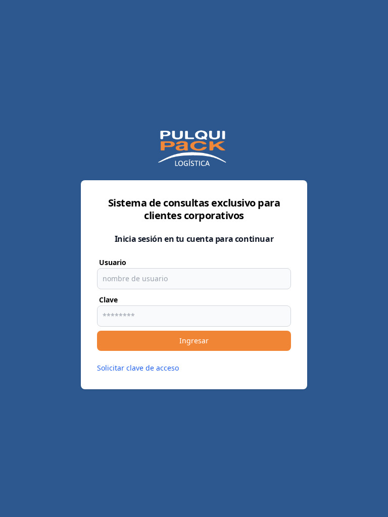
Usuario (112, 262)
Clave (108, 299)
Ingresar (194, 340)
